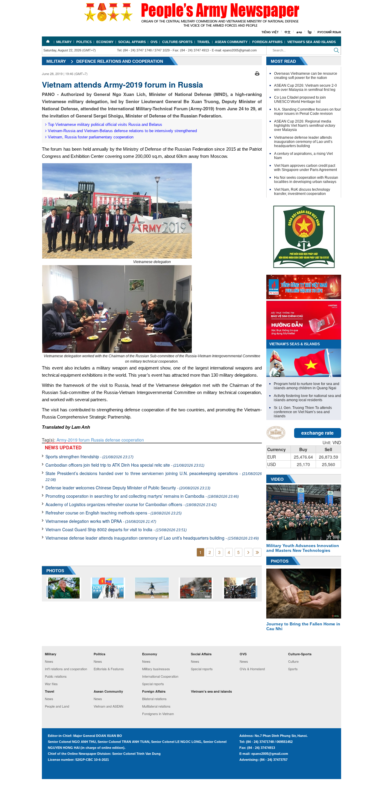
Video (277, 479)
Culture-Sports (177, 42)
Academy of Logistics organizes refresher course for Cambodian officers (131, 504)
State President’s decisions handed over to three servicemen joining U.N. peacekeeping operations (153, 476)
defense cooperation (124, 440)
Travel (203, 42)
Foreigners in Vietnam (158, 713)
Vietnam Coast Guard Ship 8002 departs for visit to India (116, 529)
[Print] (257, 73)
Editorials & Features (109, 668)
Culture (293, 661)
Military (64, 42)
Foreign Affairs (267, 42)
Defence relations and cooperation (119, 61)
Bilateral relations (154, 698)
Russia (97, 440)
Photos (279, 561)
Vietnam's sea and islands (311, 42)
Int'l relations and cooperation (66, 668)
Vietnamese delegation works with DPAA (100, 521)
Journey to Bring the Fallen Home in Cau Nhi (303, 626)
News (49, 661)
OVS (154, 42)
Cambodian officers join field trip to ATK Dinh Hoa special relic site (124, 465)
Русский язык (329, 32)
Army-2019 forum (73, 440)
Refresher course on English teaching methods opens (113, 513)
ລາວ (299, 32)
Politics (84, 42)
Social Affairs (132, 42)
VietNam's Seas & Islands (294, 344)
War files (51, 683)
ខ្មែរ (309, 32)
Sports (293, 668)
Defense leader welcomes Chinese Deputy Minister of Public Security (127, 488)
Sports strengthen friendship (89, 456)
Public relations (56, 676)
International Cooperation (160, 676)
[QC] (303, 285)
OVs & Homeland (252, 668)
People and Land (57, 706)
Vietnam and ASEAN (108, 706)
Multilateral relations (156, 706)
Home (48, 41)
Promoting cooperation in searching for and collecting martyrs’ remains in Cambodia (142, 496)
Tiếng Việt (270, 32)
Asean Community (231, 42)
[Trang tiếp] (248, 552)
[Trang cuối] (257, 552)
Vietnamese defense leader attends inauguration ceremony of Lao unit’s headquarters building (152, 538)
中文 (288, 32)
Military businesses (156, 668)
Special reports (153, 683)
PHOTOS (55, 570)
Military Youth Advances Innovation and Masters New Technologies (302, 548)
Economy (104, 42)
